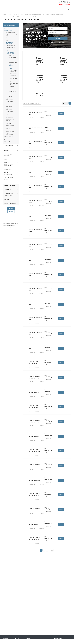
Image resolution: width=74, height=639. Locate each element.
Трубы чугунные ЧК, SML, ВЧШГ (8, 137)
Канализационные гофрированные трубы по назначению (10, 127)
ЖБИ (5, 159)
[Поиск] (69, 9)
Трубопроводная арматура (8, 155)
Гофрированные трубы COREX (9, 109)
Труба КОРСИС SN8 (11, 45)
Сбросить (11, 211)
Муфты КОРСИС (12, 55)
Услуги (28, 638)
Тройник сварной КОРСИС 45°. (39, 79)
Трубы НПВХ (7, 141)
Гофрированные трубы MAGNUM (9, 99)
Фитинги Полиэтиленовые (8, 173)
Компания (5, 638)
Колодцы (6, 150)
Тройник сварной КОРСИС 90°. (63, 79)
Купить (61, 113)
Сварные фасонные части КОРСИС (11, 66)
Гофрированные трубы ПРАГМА (9, 102)
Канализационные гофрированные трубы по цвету (10, 133)
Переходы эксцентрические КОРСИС (12, 91)
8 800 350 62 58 (63, 1)
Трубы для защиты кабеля (8, 178)
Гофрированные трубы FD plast (9, 105)
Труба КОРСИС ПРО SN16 (11, 48)
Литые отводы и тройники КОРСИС (13, 61)
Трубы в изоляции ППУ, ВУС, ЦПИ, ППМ (9, 146)
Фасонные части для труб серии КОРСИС (10, 52)
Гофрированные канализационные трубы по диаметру (10, 113)
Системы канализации (9, 25)
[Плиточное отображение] (63, 103)
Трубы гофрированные (8, 29)
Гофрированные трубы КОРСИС (9, 43)
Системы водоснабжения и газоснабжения (8, 164)
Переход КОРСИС (11, 95)
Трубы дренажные (8, 139)
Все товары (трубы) (10, 32)
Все (52, 550)
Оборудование (7, 169)
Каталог (17, 638)
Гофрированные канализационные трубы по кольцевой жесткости (10, 120)
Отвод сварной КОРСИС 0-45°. (39, 61)
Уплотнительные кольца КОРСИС (12, 58)
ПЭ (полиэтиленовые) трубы (10, 39)
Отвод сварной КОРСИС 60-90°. (63, 61)
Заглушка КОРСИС (40, 94)
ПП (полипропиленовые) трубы (11, 35)
